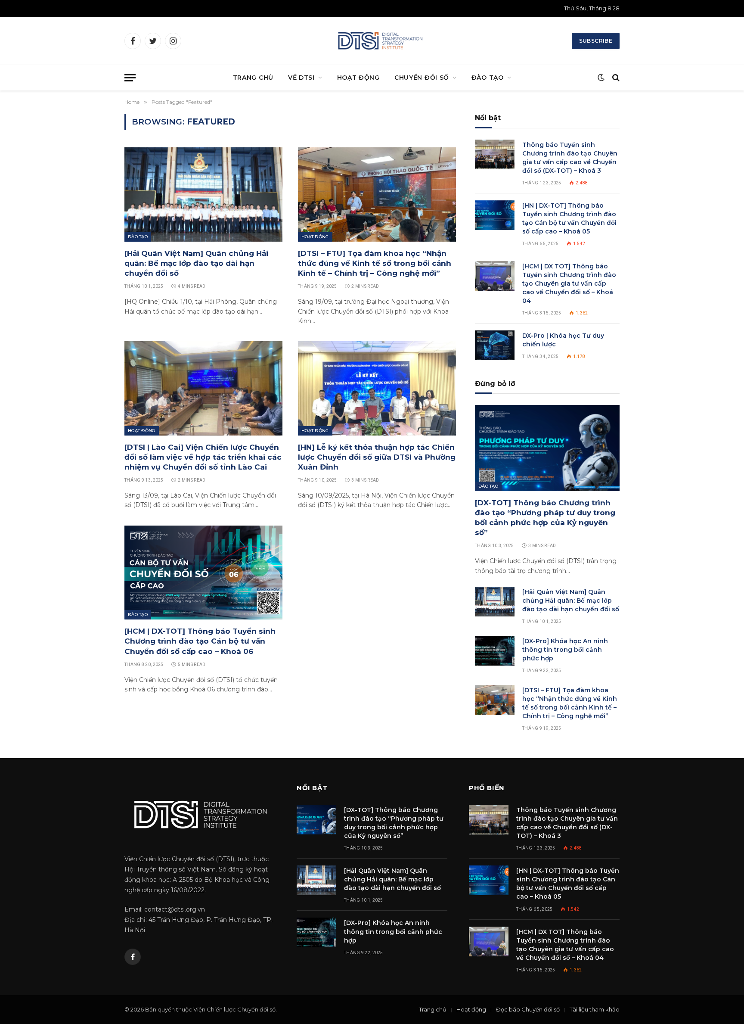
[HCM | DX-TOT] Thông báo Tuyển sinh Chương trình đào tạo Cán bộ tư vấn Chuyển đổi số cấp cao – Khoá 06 (200, 641)
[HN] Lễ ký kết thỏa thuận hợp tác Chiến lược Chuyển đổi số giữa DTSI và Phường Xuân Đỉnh (377, 457)
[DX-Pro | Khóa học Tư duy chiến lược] (495, 345)
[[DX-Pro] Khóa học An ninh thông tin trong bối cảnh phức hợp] (495, 651)
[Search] (615, 77)
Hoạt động (315, 237)
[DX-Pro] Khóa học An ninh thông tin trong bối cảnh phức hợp (565, 649)
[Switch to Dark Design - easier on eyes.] (601, 77)
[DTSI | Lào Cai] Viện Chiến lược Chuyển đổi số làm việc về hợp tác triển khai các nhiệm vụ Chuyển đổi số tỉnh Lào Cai (203, 457)
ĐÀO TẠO (487, 77)
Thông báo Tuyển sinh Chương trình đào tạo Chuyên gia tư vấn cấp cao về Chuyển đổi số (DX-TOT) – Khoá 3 (569, 157)
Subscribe (595, 40)
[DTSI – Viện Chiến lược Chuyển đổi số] (379, 41)
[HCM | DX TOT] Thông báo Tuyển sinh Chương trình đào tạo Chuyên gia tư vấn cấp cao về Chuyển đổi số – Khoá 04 (569, 283)
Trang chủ (432, 1009)
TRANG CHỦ (253, 77)
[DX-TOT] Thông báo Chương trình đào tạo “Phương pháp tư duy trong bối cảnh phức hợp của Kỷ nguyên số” (545, 517)
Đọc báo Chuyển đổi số (528, 1009)
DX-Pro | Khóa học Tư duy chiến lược (563, 340)
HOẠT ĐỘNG (358, 77)
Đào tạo (138, 237)
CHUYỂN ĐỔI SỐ (421, 77)
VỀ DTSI (301, 77)
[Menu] (130, 77)
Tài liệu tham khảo (595, 1009)
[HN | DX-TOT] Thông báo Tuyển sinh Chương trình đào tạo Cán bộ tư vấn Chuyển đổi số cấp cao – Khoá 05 (569, 218)
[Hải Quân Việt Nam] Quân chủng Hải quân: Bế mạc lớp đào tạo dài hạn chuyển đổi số (196, 263)
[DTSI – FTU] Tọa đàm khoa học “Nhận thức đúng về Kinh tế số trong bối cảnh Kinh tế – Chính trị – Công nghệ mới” (374, 263)
